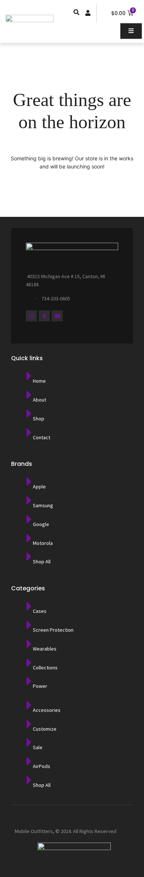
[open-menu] (131, 31)
